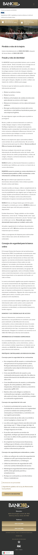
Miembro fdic (19, 535)
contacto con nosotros (12, 494)
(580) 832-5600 (19, 523)
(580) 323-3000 (19, 528)
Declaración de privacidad (11, 482)
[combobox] (8, 553)
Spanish (8, 552)
